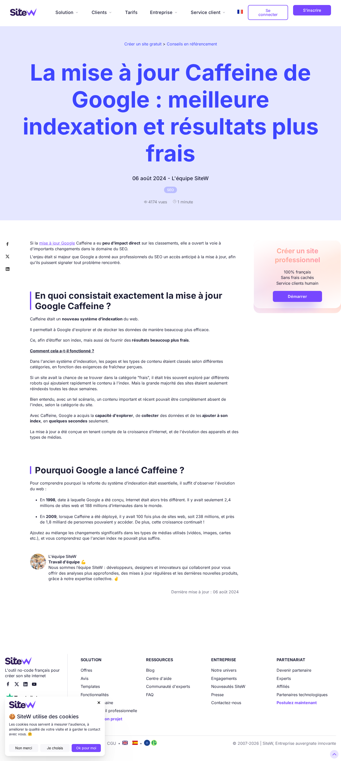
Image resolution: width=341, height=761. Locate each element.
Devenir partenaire (294, 670)
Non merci (23, 748)
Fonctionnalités (95, 694)
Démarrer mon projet (101, 718)
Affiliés (283, 686)
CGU (111, 743)
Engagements (224, 678)
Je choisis (55, 748)
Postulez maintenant (297, 702)
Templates (90, 686)
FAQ (150, 694)
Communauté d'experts (168, 686)
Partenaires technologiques (302, 694)
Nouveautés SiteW (228, 686)
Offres (86, 670)
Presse (217, 694)
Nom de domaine (97, 702)
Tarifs (131, 12)
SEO (170, 190)
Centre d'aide (158, 678)
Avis (84, 678)
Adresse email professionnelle (109, 710)
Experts (284, 678)
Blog (150, 670)
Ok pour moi (86, 748)
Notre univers (223, 670)
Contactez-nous (226, 702)
